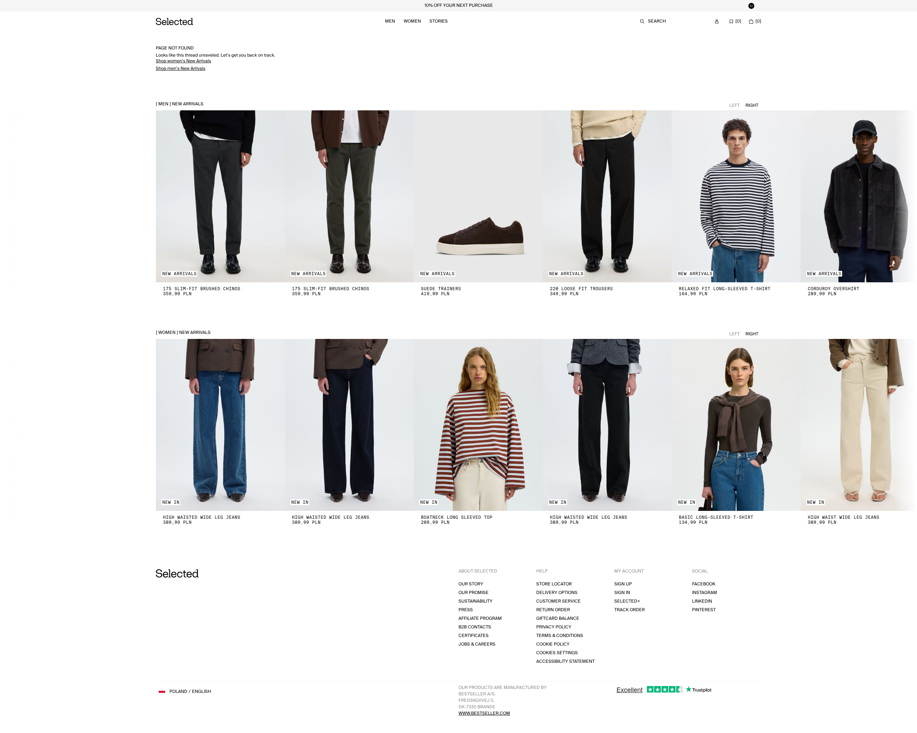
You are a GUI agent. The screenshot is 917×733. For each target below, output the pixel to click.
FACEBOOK (703, 584)
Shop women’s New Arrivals (183, 61)
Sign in (622, 593)
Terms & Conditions (559, 635)
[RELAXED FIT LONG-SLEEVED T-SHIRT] (736, 196)
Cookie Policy (553, 644)
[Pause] (751, 5)
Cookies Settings (557, 653)
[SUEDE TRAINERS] (478, 196)
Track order (629, 610)
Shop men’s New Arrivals (180, 68)
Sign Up (623, 584)
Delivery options (556, 593)
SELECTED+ (627, 601)
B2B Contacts (474, 627)
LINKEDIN (702, 601)
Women (412, 21)
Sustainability (475, 601)
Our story (470, 584)
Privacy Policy (553, 627)
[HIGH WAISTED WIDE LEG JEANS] (220, 425)
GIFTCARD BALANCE (557, 618)
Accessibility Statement (565, 661)
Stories (438, 21)
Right (751, 105)
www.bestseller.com (484, 713)
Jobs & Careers (476, 644)
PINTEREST (704, 610)
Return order (553, 610)
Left (734, 105)
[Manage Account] (716, 21)
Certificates (473, 635)
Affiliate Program (480, 618)
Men (390, 21)
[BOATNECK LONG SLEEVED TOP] (478, 425)
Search (657, 21)
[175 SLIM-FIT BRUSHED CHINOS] (220, 196)
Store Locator (554, 584)
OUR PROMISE (473, 593)
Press (465, 610)
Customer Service (558, 601)
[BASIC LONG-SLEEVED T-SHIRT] (736, 425)
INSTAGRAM (704, 593)
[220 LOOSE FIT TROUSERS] (607, 196)
